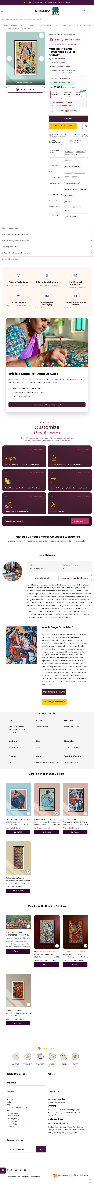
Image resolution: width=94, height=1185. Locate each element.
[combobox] (47, 19)
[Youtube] (25, 1170)
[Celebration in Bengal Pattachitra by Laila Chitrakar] (18, 858)
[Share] (86, 126)
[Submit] (3, 19)
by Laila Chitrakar (57, 58)
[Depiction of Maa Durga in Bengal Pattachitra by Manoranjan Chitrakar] (75, 932)
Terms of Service (14, 1127)
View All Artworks (42, 578)
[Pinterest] (20, 1170)
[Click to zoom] (41, 35)
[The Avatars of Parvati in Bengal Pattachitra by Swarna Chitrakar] (18, 990)
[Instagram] (11, 1170)
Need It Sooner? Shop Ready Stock (47, 405)
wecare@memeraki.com (58, 1102)
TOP (90, 1182)
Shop (9, 1110)
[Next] (41, 58)
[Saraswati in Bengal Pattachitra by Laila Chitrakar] (75, 799)
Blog (8, 1104)
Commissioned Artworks (17, 1107)
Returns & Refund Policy (16, 1121)
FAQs (9, 1102)
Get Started (78, 521)
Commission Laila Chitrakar (76, 578)
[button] (68, 40)
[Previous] (9, 58)
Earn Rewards (12, 1113)
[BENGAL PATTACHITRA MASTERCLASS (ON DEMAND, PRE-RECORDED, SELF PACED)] (18, 922)
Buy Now (68, 119)
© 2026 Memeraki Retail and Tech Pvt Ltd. (23, 1176)
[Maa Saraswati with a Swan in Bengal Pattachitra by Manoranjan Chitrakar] (47, 932)
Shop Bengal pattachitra (54, 692)
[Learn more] (64, 34)
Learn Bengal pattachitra (54, 702)
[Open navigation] (7, 10)
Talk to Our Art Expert (62, 126)
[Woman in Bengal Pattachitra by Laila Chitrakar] (18, 799)
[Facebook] (7, 1170)
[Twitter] (16, 1170)
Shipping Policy (13, 1118)
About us (10, 1099)
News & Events (13, 1116)
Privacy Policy (12, 1124)
